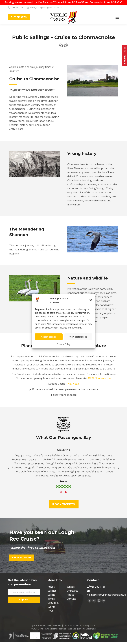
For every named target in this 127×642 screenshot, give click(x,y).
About (70, 594)
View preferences (78, 336)
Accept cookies (49, 336)
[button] (90, 300)
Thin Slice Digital (89, 628)
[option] (63, 468)
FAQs (50, 610)
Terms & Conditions (72, 625)
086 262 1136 (17, 7)
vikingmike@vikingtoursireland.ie (46, 7)
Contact (71, 598)
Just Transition (38, 625)
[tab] (61, 491)
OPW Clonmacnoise (99, 378)
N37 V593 (73, 383)
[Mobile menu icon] (117, 17)
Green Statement (54, 625)
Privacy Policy (63, 343)
